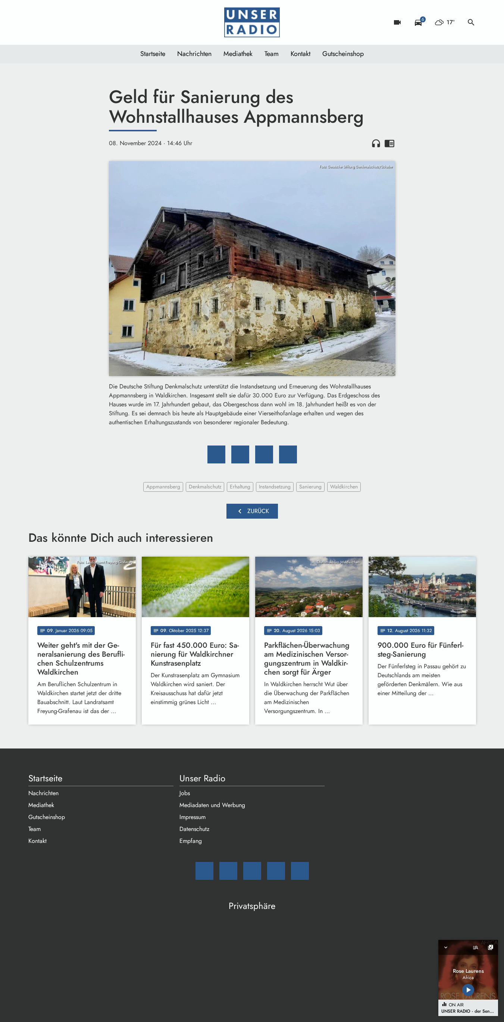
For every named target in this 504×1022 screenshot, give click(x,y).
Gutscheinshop (343, 54)
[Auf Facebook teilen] (216, 454)
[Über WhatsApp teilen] (264, 454)
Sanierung (310, 486)
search (471, 22)
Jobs (184, 793)
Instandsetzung (275, 486)
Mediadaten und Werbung (212, 805)
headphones (376, 143)
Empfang (190, 841)
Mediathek (238, 54)
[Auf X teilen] (240, 454)
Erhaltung (240, 486)
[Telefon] (80, 22)
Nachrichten (194, 54)
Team (271, 54)
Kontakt (300, 54)
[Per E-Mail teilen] (288, 454)
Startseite (152, 54)
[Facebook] (50, 22)
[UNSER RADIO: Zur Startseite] (252, 22)
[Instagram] (65, 22)
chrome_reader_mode (389, 143)
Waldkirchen (344, 486)
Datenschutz (194, 829)
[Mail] (35, 22)
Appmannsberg (163, 486)
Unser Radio (202, 778)
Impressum (192, 817)
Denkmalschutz (205, 486)
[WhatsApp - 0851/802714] (95, 22)
